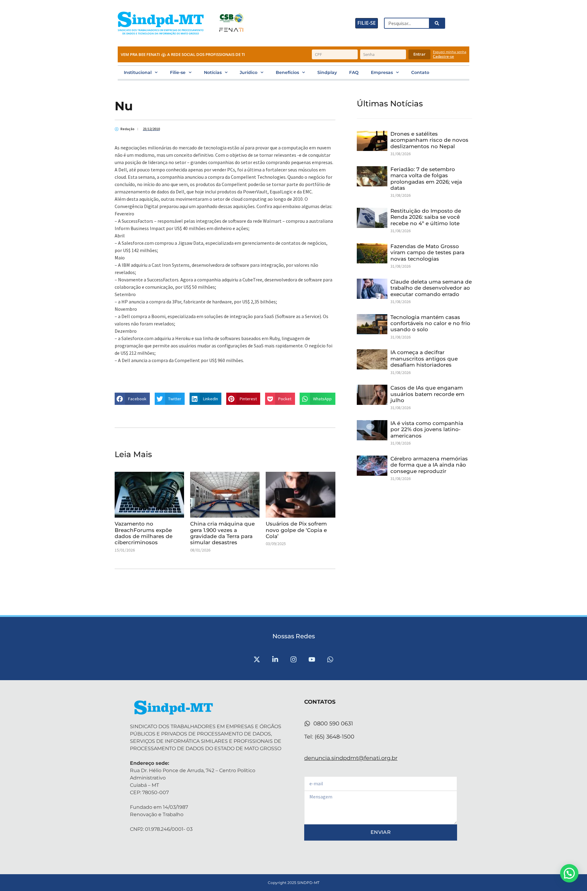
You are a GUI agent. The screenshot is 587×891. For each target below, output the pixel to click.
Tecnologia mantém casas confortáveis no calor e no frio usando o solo (430, 323)
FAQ (354, 72)
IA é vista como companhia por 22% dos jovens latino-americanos (426, 429)
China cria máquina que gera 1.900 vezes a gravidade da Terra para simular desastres (222, 533)
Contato (420, 72)
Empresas (382, 72)
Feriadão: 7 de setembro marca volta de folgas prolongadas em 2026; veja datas (426, 178)
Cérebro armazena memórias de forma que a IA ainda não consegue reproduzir (429, 465)
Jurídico (248, 72)
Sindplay (327, 72)
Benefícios (287, 72)
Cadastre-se (443, 56)
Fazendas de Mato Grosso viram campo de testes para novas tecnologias (427, 252)
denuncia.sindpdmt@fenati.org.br (350, 758)
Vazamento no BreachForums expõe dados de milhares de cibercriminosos (143, 533)
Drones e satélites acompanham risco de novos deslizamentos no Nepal (429, 140)
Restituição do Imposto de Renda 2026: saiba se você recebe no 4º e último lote (425, 217)
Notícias (213, 72)
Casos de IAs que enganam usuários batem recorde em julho (427, 394)
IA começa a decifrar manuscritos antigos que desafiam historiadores (424, 358)
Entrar (419, 54)
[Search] (436, 23)
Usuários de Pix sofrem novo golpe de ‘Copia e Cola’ (296, 530)
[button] (132, 399)
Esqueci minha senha (449, 52)
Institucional (138, 72)
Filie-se (178, 72)
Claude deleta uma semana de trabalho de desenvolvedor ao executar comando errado (431, 288)
